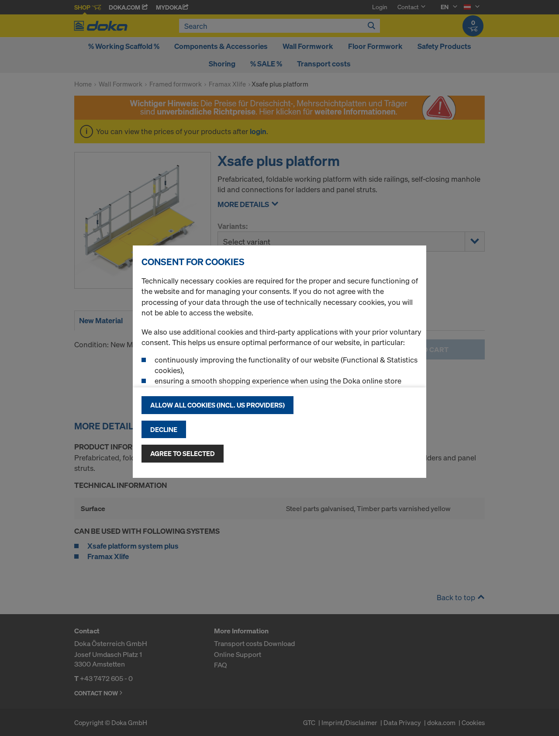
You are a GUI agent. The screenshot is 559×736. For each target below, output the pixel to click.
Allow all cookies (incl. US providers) (217, 405)
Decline (163, 429)
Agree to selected (182, 453)
